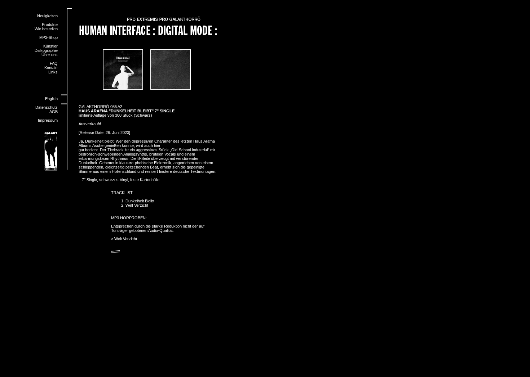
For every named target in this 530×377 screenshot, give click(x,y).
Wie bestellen (46, 29)
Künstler (50, 46)
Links (53, 72)
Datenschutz (46, 107)
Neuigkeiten (47, 16)
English (51, 99)
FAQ (54, 63)
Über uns (49, 55)
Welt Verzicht (125, 239)
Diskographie (46, 50)
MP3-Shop (48, 37)
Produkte (50, 24)
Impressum (48, 120)
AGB (53, 111)
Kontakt (51, 68)
